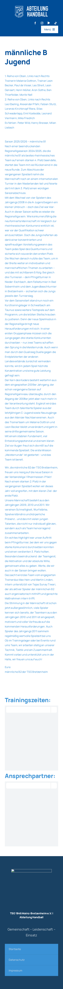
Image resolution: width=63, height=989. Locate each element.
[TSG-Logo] (31, 870)
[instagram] (42, 23)
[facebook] (35, 23)
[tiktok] (55, 23)
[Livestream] (48, 23)
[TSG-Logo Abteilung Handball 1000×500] (31, 4)
